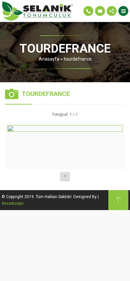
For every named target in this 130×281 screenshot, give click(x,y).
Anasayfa (49, 59)
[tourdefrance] (65, 164)
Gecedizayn (13, 203)
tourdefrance (78, 59)
